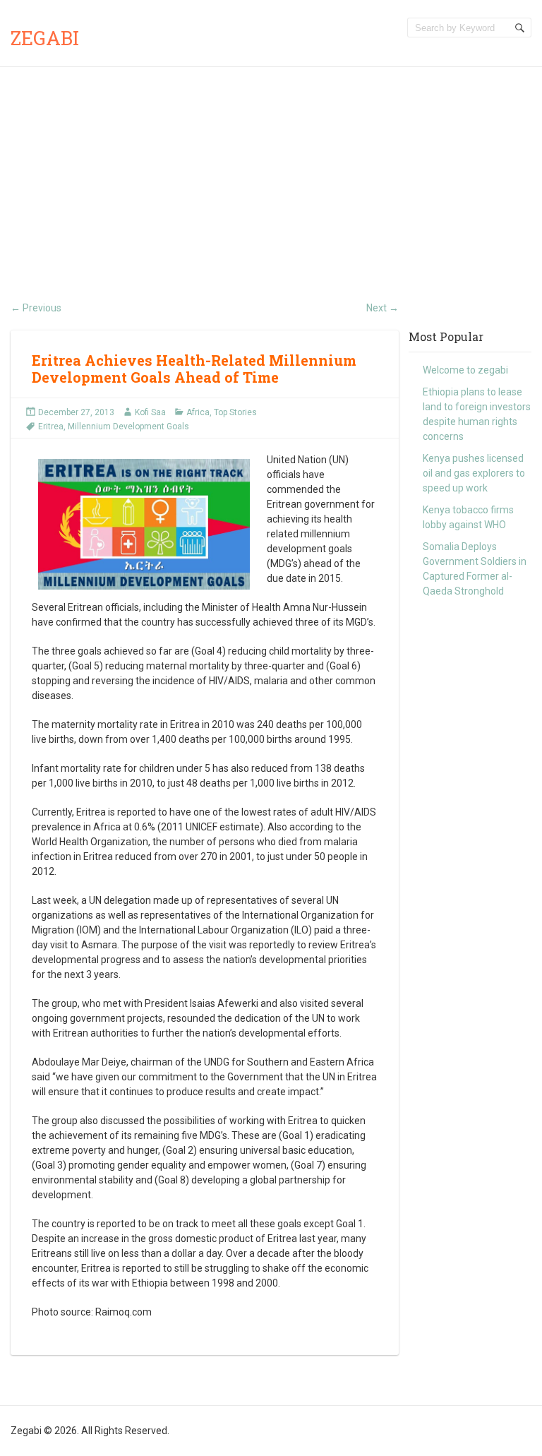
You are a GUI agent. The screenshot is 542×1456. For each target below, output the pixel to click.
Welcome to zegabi (465, 370)
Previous (36, 308)
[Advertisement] (271, 173)
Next (382, 308)
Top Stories (235, 412)
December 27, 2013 (76, 412)
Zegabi (45, 37)
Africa (198, 412)
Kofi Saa (150, 412)
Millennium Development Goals (128, 426)
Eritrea (51, 426)
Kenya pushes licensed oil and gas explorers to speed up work (474, 473)
